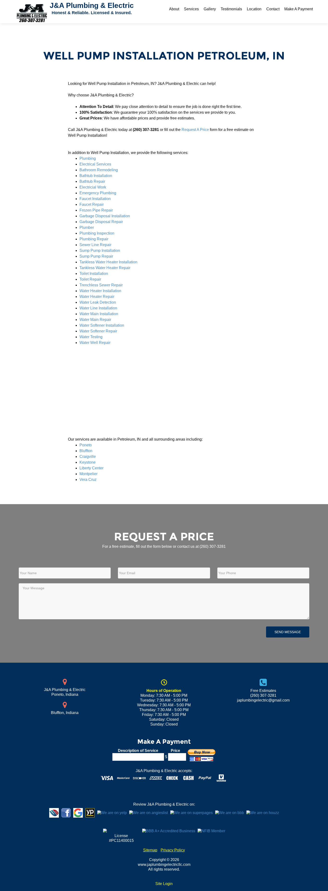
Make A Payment (298, 9)
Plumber (86, 227)
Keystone (87, 462)
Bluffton (85, 451)
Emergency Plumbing (97, 193)
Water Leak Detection (97, 302)
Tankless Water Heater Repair (104, 268)
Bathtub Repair (92, 181)
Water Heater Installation (100, 291)
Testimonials (231, 9)
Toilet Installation (93, 273)
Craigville (87, 456)
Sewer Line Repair (95, 245)
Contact (272, 9)
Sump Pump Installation (99, 250)
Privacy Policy (173, 850)
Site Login (164, 884)
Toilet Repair (90, 279)
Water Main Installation (98, 314)
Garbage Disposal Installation (104, 216)
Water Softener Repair (98, 331)
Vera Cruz (88, 480)
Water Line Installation (98, 308)
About (174, 9)
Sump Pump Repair (96, 256)
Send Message (287, 632)
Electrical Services (95, 164)
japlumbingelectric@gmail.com (263, 700)
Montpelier (88, 474)
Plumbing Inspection (96, 233)
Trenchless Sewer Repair (101, 285)
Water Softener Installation (101, 325)
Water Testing (91, 337)
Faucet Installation (95, 199)
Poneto (85, 445)
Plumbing (87, 158)
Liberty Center (91, 468)
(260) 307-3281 (213, 546)
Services (191, 9)
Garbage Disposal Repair (101, 222)
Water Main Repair (95, 320)
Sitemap (150, 850)
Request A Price (195, 130)
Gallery (210, 9)
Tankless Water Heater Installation (108, 262)
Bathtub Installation (95, 176)
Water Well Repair (94, 343)
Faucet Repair (91, 204)
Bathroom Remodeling (98, 170)
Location (254, 9)
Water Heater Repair (96, 297)
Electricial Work (92, 187)
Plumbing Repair (93, 239)
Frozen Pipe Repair (96, 210)
